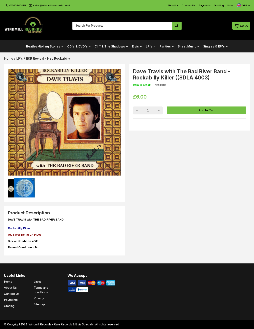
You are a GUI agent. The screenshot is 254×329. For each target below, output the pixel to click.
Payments (205, 5)
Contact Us (188, 5)
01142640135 (17, 5)
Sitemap (39, 304)
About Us (173, 5)
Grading (219, 5)
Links (230, 5)
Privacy (39, 298)
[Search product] (177, 26)
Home (8, 282)
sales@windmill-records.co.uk (51, 5)
